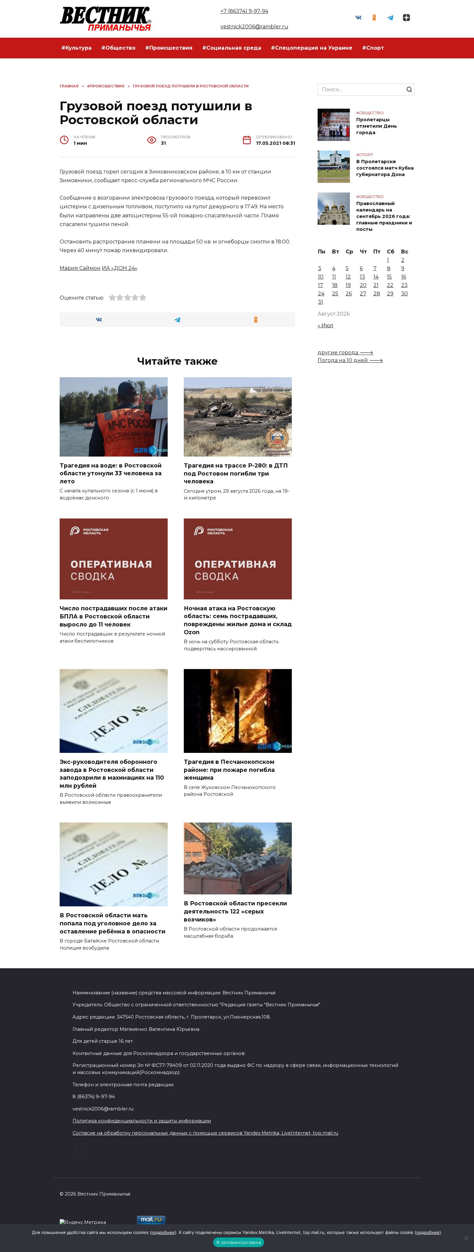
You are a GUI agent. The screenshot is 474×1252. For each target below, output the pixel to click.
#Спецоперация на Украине (311, 48)
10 (320, 277)
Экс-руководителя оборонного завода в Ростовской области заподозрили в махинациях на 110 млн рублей (112, 773)
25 (335, 294)
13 (362, 277)
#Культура (76, 48)
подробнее (163, 1232)
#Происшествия (169, 48)
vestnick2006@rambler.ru (254, 27)
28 (376, 294)
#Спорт (373, 48)
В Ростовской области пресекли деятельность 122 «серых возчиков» (235, 911)
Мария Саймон (80, 268)
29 (390, 294)
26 (349, 294)
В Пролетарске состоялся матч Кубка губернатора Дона (385, 168)
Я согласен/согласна (238, 1242)
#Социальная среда (231, 48)
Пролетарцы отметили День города (376, 126)
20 (363, 285)
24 (321, 294)
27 (363, 294)
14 (376, 277)
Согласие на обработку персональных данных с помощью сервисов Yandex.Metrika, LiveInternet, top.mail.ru (205, 1133)
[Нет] (466, 1238)
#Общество (118, 48)
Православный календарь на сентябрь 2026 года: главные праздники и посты (384, 216)
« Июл (325, 325)
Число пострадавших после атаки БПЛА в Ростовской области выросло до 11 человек (113, 616)
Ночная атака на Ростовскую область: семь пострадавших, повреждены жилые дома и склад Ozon (237, 620)
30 (404, 294)
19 (348, 285)
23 (404, 285)
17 (320, 285)
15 (389, 277)
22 (390, 285)
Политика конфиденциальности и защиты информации (142, 1121)
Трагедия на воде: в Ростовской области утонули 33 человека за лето (111, 473)
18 (335, 285)
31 (320, 302)
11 (334, 277)
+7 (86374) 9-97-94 (244, 11)
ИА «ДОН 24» (119, 268)
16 (403, 277)
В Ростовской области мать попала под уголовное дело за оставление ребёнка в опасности (112, 923)
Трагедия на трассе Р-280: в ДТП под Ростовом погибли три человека (236, 473)
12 (348, 277)
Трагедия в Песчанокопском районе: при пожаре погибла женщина (229, 769)
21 (376, 285)
